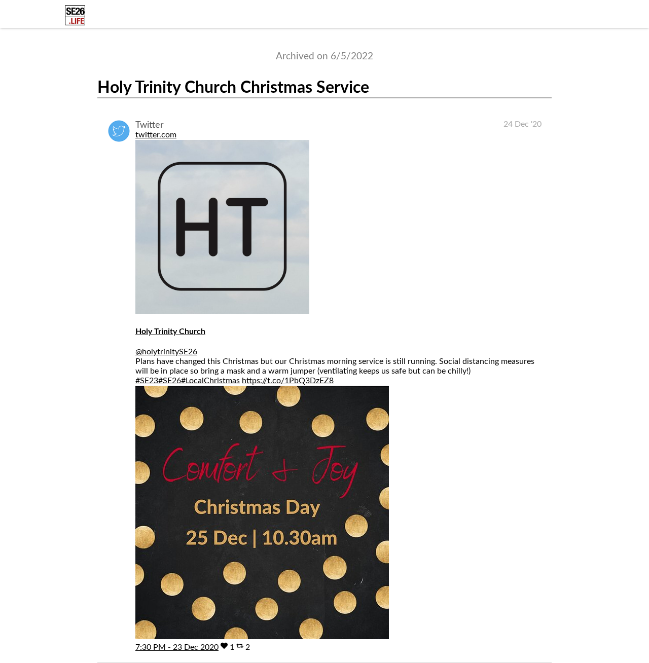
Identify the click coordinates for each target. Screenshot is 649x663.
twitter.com (155, 135)
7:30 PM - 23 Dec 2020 (177, 647)
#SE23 (146, 381)
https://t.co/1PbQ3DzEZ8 (288, 381)
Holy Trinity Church (170, 331)
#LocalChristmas (210, 381)
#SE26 (169, 381)
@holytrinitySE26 (166, 352)
